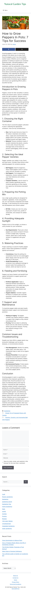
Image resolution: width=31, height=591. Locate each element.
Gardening (7, 411)
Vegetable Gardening (8, 526)
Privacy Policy (15, 582)
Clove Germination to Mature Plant (12, 540)
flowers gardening (7, 497)
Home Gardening (7, 506)
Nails (3, 509)
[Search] (26, 482)
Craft (3, 494)
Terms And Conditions (15, 584)
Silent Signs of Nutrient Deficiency (12, 551)
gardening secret (7, 501)
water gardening (7, 528)
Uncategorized (6, 523)
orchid (4, 511)
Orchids (4, 514)
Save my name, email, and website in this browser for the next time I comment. (16, 462)
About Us (15, 575)
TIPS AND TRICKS (7, 521)
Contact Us (15, 577)
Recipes (4, 519)
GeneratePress (15, 588)
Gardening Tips (6, 504)
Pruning (4, 516)
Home (15, 580)
